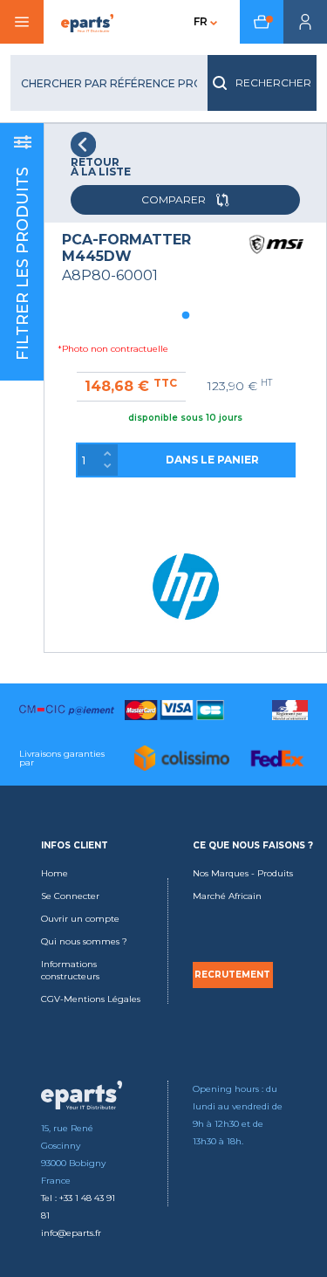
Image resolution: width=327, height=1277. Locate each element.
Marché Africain (227, 896)
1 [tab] (185, 316)
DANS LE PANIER (212, 459)
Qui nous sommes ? (84, 941)
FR (201, 21)
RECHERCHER (273, 82)
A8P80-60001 (110, 275)
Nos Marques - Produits (243, 873)
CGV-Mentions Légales (90, 999)
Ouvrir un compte (80, 918)
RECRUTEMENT (232, 975)
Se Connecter (70, 896)
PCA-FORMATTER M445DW (126, 247)
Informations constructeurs (70, 970)
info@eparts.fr (71, 1233)
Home (54, 873)
